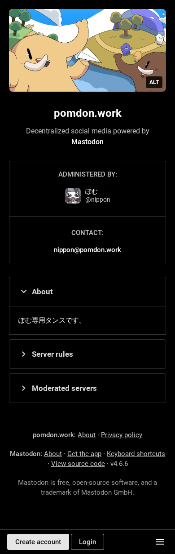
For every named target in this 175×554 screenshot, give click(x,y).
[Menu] (160, 542)
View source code (78, 464)
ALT (154, 82)
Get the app (84, 454)
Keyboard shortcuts (136, 454)
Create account (38, 542)
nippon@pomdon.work (87, 250)
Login (87, 542)
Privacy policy (121, 435)
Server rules (52, 354)
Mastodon (87, 141)
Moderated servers (64, 388)
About (42, 291)
